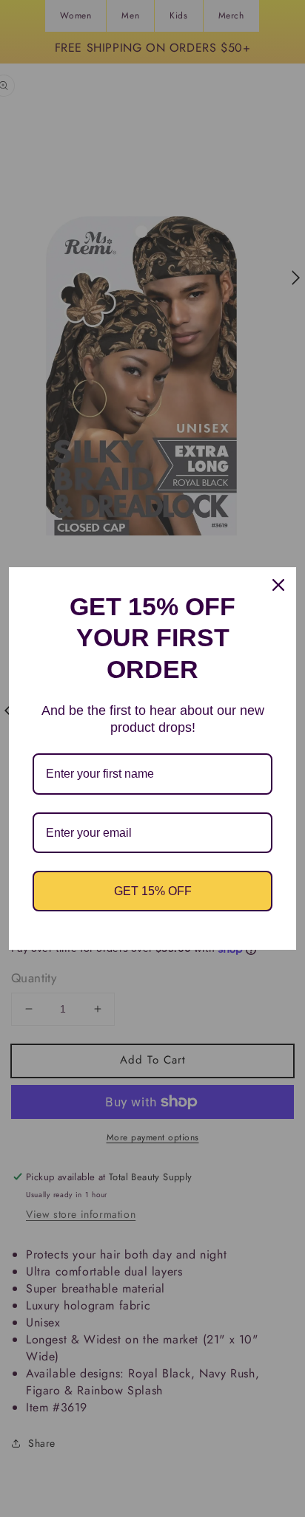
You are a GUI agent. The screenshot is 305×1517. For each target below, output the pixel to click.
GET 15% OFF (153, 891)
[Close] (278, 585)
